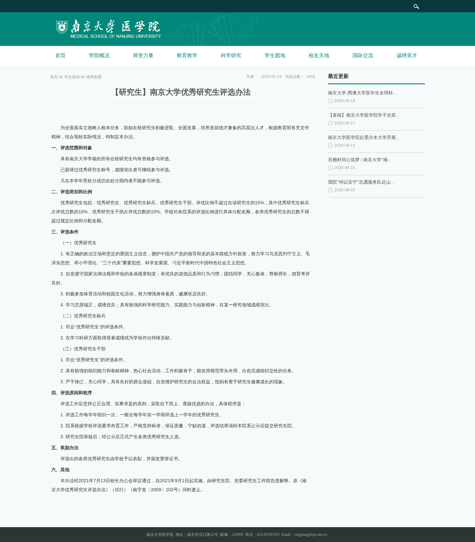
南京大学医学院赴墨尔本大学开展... (364, 137)
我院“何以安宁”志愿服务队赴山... (361, 182)
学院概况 (99, 55)
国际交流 (363, 55)
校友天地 (319, 55)
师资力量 (143, 55)
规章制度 (94, 77)
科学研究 (231, 55)
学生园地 (275, 55)
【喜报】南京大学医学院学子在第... (364, 115)
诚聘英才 (406, 55)
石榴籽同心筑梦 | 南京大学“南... (360, 159)
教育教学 (187, 55)
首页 (60, 55)
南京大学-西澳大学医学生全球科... (362, 92)
